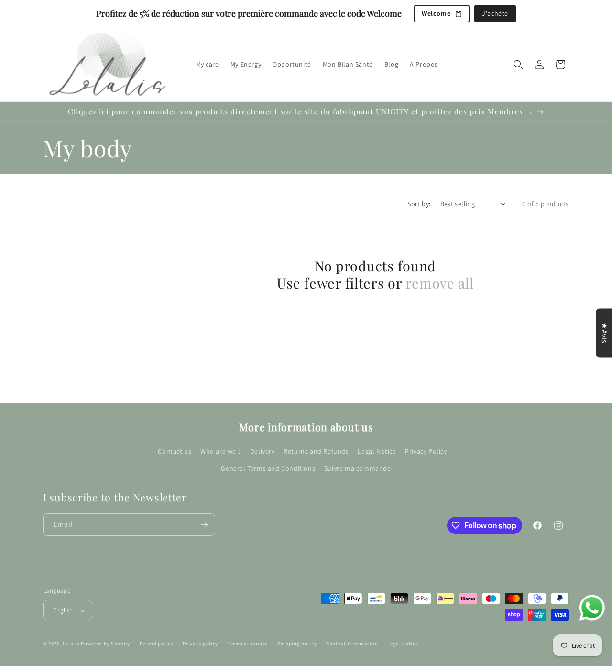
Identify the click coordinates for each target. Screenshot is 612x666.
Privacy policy (200, 643)
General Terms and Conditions (268, 468)
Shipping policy (297, 643)
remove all (439, 282)
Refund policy (157, 643)
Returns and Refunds (316, 451)
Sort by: (418, 204)
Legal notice (402, 643)
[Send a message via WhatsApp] (592, 608)
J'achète (495, 13)
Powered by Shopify (105, 644)
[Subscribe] (204, 524)
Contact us (174, 451)
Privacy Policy (426, 451)
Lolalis (71, 644)
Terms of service (248, 643)
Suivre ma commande (357, 468)
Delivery (262, 451)
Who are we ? (220, 451)
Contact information (352, 643)
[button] (518, 64)
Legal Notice (377, 451)
